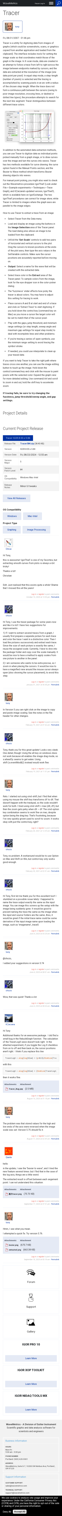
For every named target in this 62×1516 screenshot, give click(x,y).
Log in (33, 594)
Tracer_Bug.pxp (16, 1089)
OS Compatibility (12, 509)
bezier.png (13, 1245)
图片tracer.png (15, 1194)
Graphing (11, 529)
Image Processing (36, 529)
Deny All (7, 1511)
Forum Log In (40, 3)
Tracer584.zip (27, 443)
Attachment (25, 1084)
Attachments (10, 1084)
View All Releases (16, 498)
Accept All (19, 1511)
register (41, 594)
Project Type (10, 523)
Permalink (55, 597)
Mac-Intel (32, 516)
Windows (12, 516)
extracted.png (15, 1250)
